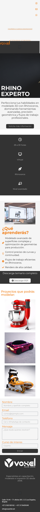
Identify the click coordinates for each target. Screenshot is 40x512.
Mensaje (7, 426)
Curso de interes (12, 442)
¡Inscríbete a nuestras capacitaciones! (20, 29)
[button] (19, 47)
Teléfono (7, 418)
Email (5, 410)
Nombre (7, 402)
